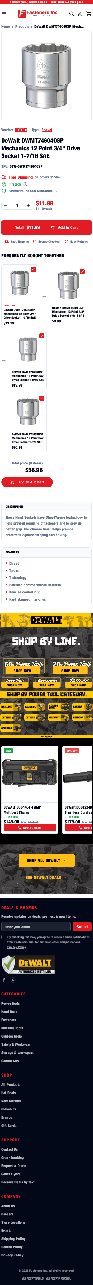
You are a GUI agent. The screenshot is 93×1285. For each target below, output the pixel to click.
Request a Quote (13, 1165)
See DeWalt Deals (43, 877)
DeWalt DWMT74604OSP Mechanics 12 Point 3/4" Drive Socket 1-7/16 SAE (20, 313)
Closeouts (8, 1109)
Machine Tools (12, 1028)
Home (5, 26)
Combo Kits (10, 1061)
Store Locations (13, 1222)
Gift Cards (9, 1125)
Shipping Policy (13, 1238)
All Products (10, 1084)
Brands (6, 1117)
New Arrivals (11, 1101)
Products (22, 26)
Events (6, 1230)
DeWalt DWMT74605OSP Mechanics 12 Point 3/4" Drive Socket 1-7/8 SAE (28, 438)
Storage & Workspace (17, 1052)
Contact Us (9, 1149)
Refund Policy (11, 1247)
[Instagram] (13, 980)
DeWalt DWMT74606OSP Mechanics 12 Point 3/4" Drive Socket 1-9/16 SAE (28, 376)
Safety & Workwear (16, 1044)
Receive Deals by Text (17, 1182)
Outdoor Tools (11, 1036)
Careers (7, 1214)
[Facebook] (3, 980)
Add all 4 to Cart (31, 482)
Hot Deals (8, 1092)
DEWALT (21, 129)
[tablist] (46, 553)
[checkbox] (33, 269)
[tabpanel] (46, 581)
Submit (82, 926)
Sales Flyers (10, 1174)
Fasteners (8, 1019)
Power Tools (10, 1003)
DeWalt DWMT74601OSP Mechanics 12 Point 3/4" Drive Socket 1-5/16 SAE (68, 311)
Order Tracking (12, 1157)
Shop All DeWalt (43, 860)
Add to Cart (46, 227)
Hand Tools (9, 1011)
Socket (47, 129)
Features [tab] (12, 552)
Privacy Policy (16, 947)
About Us (8, 1206)
